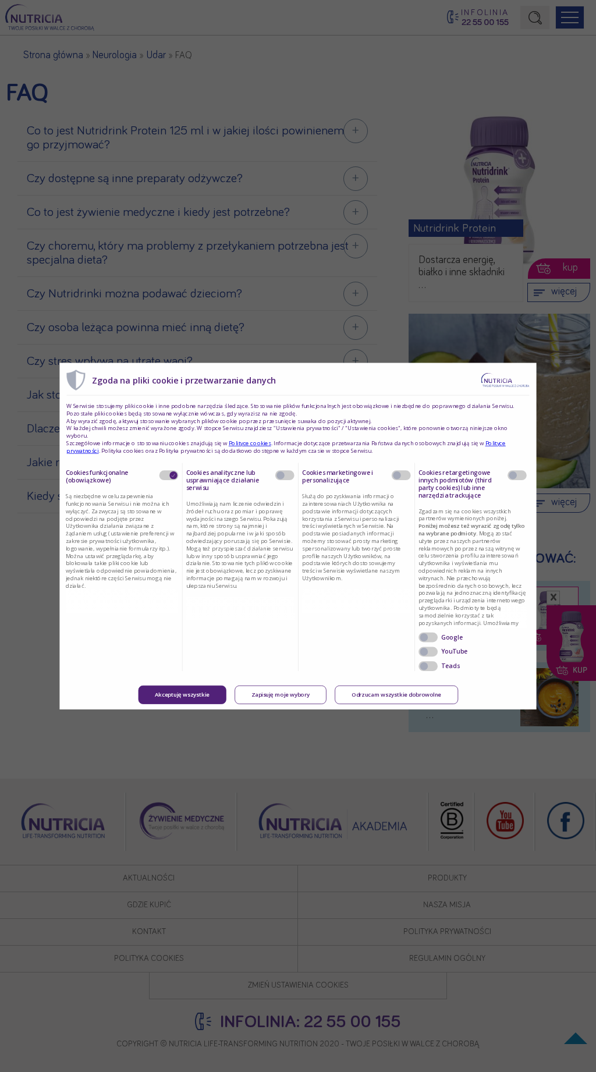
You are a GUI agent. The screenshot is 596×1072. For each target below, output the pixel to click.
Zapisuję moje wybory (280, 694)
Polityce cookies (250, 443)
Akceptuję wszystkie (182, 694)
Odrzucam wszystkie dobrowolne (396, 694)
